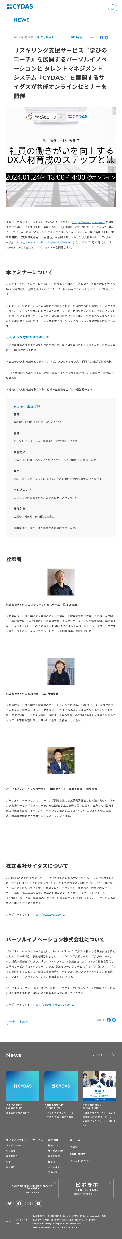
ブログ (74, 1147)
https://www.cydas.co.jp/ (49, 914)
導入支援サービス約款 (41, 1220)
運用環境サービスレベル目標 (62, 1220)
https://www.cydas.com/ (89, 222)
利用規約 (75, 1216)
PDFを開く (78, 37)
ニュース (75, 1140)
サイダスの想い (56, 1150)
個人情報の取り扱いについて (59, 1216)
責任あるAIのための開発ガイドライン (47, 1227)
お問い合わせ (78, 1153)
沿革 (8, 1161)
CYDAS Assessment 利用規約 (93, 1216)
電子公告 (10, 1167)
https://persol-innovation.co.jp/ (53, 1004)
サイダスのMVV (14, 1145)
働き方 (51, 1161)
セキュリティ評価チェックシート (72, 1224)
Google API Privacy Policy (45, 1224)
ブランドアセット (80, 1160)
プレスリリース (44, 37)
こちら (18, 497)
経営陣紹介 (12, 1156)
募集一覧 (53, 1172)
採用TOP (53, 1145)
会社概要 (10, 1150)
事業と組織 (54, 1156)
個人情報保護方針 (39, 1216)
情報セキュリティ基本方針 (85, 1220)
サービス (37, 1140)
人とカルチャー (56, 1167)
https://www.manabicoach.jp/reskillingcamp (44, 242)
